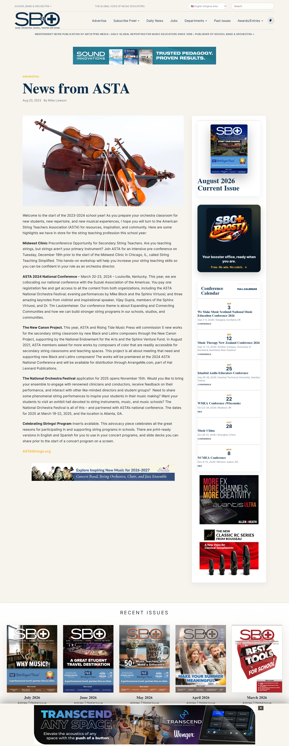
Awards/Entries (249, 21)
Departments (194, 21)
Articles (23, 703)
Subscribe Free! (124, 21)
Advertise (99, 21)
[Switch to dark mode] (271, 20)
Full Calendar (247, 289)
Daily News (154, 21)
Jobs (174, 21)
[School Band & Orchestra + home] (37, 20)
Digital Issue (38, 703)
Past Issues (222, 21)
